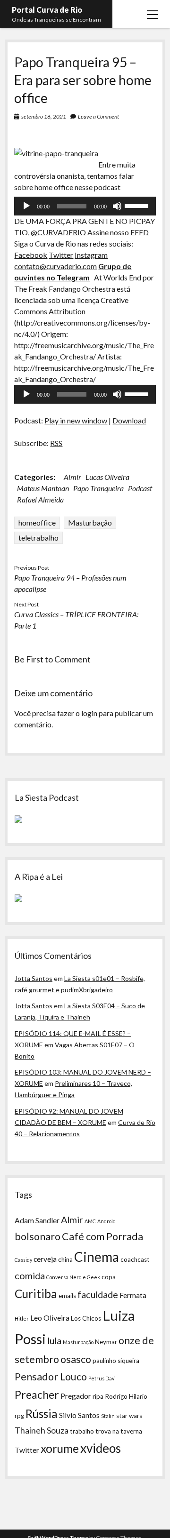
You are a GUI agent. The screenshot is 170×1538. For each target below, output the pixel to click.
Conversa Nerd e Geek (73, 1277)
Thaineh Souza (41, 1430)
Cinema (96, 1257)
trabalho (82, 1431)
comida (30, 1275)
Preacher (37, 1394)
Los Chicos (86, 1318)
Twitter (61, 254)
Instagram (91, 254)
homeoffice (37, 522)
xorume (60, 1448)
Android (106, 1221)
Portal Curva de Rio (47, 9)
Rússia (42, 1413)
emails (67, 1295)
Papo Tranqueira (98, 488)
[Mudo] (117, 206)
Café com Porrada (102, 1236)
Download (129, 420)
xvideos (100, 1448)
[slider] (138, 205)
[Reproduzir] (26, 206)
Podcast (140, 488)
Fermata (132, 1295)
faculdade (97, 1294)
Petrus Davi (102, 1378)
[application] (84, 206)
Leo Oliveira (49, 1318)
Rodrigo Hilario (126, 1396)
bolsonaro (37, 1236)
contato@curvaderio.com (55, 266)
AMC (90, 1221)
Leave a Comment (98, 116)
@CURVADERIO (58, 232)
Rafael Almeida (40, 499)
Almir (72, 476)
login (89, 713)
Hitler (22, 1318)
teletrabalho (38, 537)
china (65, 1259)
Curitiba (36, 1293)
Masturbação (90, 522)
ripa (98, 1396)
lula (54, 1340)
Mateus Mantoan (43, 488)
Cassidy (23, 1260)
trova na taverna (118, 1431)
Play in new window (75, 420)
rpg (19, 1415)
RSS (56, 442)
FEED (139, 232)
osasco (75, 1359)
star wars (129, 1415)
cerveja (45, 1259)
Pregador (75, 1396)
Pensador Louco (51, 1377)
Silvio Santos (79, 1415)
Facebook (30, 254)
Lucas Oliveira (107, 476)
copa (109, 1277)
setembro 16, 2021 (43, 116)
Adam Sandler (37, 1220)
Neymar (106, 1342)
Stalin (108, 1416)
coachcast (135, 1259)
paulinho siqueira (116, 1360)
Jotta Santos (33, 978)
